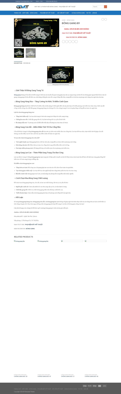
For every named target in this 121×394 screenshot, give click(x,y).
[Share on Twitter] (66, 41)
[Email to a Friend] (69, 41)
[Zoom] (16, 44)
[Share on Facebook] (63, 41)
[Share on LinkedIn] (76, 41)
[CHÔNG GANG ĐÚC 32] (25, 306)
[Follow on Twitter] (102, 1)
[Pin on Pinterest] (73, 41)
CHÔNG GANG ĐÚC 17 (67, 376)
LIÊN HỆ (94, 13)
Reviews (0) (26, 63)
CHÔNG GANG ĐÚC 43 (91, 376)
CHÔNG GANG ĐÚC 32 (20, 376)
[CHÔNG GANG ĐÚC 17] (72, 306)
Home (63, 20)
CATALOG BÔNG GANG (78, 13)
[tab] (18, 63)
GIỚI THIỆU (25, 13)
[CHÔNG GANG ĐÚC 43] (96, 306)
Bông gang (17, 95)
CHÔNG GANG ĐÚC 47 (44, 376)
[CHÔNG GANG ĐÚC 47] (48, 306)
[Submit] (105, 6)
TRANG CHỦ (17, 13)
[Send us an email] (104, 1)
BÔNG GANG (33, 13)
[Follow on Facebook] (99, 1)
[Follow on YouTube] (106, 1)
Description (18, 63)
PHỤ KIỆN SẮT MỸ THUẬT (47, 13)
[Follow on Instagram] (101, 1)
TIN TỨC (88, 13)
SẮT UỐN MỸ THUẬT (63, 13)
